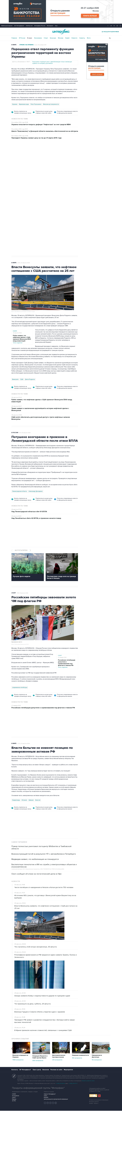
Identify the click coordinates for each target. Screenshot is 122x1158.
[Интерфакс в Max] (56, 1103)
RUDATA (46, 1097)
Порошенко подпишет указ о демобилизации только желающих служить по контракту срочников (52, 62)
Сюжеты (82, 38)
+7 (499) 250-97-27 (73, 1083)
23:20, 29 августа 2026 (23, 743)
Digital (67, 38)
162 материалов (97, 1060)
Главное (14, 38)
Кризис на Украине (26, 45)
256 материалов (57, 1060)
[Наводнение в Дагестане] (100, 1053)
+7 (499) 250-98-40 (60, 1083)
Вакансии (45, 1070)
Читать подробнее (22, 339)
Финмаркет (50, 25)
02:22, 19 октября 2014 (40, 45)
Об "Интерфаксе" (19, 25)
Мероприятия (68, 1070)
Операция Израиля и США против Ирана (39, 1057)
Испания (24, 800)
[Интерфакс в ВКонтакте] (50, 1103)
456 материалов (77, 1058)
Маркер (14, 1099)
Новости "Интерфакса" (50, 1094)
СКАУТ (14, 1097)
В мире (29, 38)
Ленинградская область (19, 491)
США (21, 379)
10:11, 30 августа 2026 (24, 432)
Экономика (38, 38)
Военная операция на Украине (32, 151)
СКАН (45, 1095)
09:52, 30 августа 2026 (23, 263)
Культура (53, 38)
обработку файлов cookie (88, 1080)
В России (22, 38)
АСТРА (14, 1101)
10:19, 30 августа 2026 (50, 151)
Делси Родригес (30, 379)
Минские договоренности (51, 104)
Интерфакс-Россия (39, 25)
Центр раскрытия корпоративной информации (56, 1099)
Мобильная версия (6, 25)
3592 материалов (37, 1060)
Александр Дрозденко (36, 491)
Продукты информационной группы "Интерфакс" (38, 1088)
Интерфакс (61, 31)
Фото (89, 38)
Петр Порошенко (36, 104)
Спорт (46, 38)
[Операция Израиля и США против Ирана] (41, 1053)
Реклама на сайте (56, 1070)
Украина (14, 104)
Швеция (31, 800)
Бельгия (37, 800)
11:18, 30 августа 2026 (22, 593)
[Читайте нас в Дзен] (45, 1103)
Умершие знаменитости (80, 1055)
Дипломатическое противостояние (58, 1056)
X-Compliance (15, 1095)
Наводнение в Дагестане (97, 1056)
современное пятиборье (19, 687)
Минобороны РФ (17, 200)
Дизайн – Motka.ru (93, 1103)
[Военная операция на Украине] (21, 1053)
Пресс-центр (37, 1070)
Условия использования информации (98, 1100)
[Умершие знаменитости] (81, 1053)
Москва (60, 38)
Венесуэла (15, 379)
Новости (74, 38)
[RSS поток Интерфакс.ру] (53, 1103)
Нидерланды (16, 800)
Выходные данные (94, 1101)
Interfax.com (29, 25)
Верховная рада (24, 104)
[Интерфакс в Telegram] (48, 1103)
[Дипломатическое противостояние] (61, 1053)
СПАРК (14, 1094)
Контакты (14, 1070)
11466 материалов (18, 1060)
